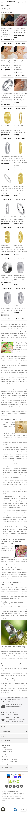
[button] (2, 2)
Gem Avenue (5, 727)
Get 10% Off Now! (6, 767)
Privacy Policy (3, 804)
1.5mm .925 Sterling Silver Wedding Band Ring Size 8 (20, 219)
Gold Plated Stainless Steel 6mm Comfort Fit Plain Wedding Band (7, 248)
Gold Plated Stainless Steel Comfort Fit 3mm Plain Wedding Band (20, 159)
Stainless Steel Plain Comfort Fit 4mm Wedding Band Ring (7, 158)
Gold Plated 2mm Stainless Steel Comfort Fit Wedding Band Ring (20, 129)
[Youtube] (17, 786)
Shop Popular (5, 736)
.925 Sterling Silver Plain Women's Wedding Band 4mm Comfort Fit (7, 64)
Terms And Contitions (13, 804)
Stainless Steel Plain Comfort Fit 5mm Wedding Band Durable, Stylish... (20, 96)
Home (2, 5)
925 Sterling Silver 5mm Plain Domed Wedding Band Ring (20, 30)
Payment (24, 804)
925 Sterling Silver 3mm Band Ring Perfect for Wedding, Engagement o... (19, 65)
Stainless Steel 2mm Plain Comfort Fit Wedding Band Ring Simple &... (7, 190)
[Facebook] (14, 786)
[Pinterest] (21, 786)
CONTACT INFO (5, 740)
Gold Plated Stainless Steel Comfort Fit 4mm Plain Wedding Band (20, 248)
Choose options (7, 43)
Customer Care (5, 731)
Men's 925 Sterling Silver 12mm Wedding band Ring (7, 278)
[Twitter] (10, 786)
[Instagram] (6, 786)
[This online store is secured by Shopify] (14, 781)
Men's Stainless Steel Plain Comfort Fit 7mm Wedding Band (7, 309)
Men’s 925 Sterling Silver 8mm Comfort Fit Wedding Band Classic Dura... (7, 32)
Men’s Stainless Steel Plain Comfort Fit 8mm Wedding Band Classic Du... (20, 279)
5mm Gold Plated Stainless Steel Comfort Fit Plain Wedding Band (19, 190)
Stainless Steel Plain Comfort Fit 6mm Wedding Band (20, 308)
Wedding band (10, 5)
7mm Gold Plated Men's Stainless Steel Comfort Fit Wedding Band (6, 129)
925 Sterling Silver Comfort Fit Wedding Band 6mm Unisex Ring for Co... (6, 97)
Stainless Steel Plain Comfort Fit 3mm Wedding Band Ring (7, 219)
